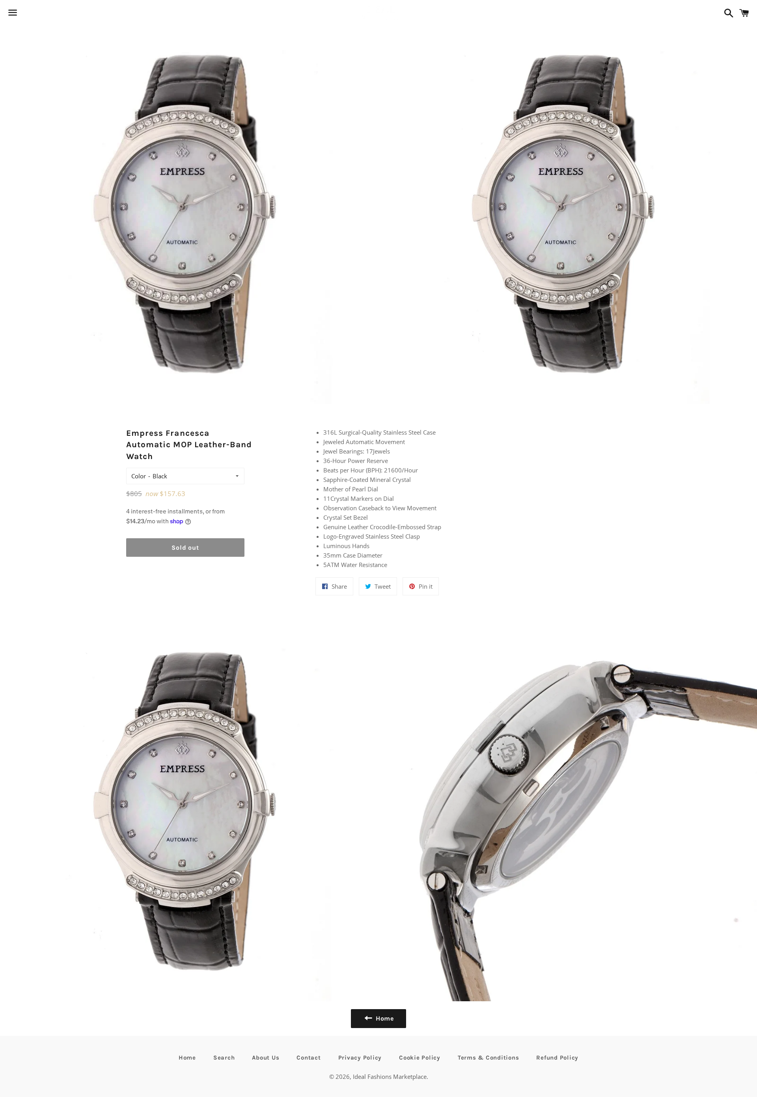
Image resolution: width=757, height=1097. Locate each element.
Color (138, 476)
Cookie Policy (419, 1057)
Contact (308, 1057)
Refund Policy (557, 1057)
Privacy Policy (360, 1057)
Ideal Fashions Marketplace (390, 1076)
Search (224, 1057)
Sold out (185, 547)
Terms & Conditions (488, 1057)
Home (187, 1057)
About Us (265, 1057)
